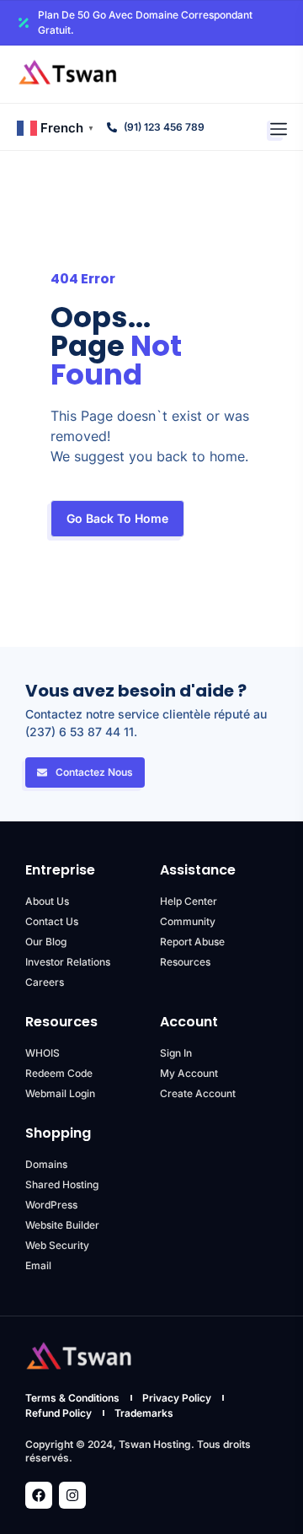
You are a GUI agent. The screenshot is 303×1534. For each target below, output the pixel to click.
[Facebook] (38, 1495)
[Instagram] (72, 1495)
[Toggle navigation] (278, 127)
